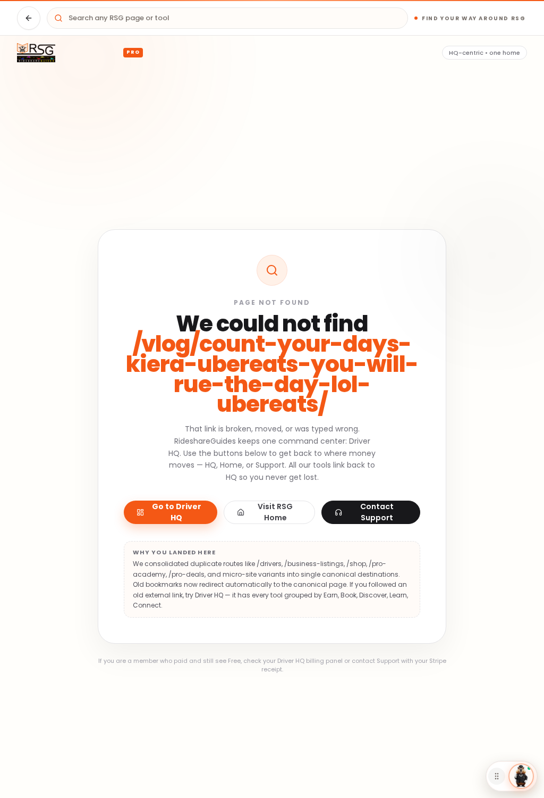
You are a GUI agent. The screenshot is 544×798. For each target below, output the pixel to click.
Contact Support (377, 512)
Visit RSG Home (275, 512)
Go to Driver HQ (176, 512)
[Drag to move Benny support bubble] (496, 776)
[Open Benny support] (521, 776)
